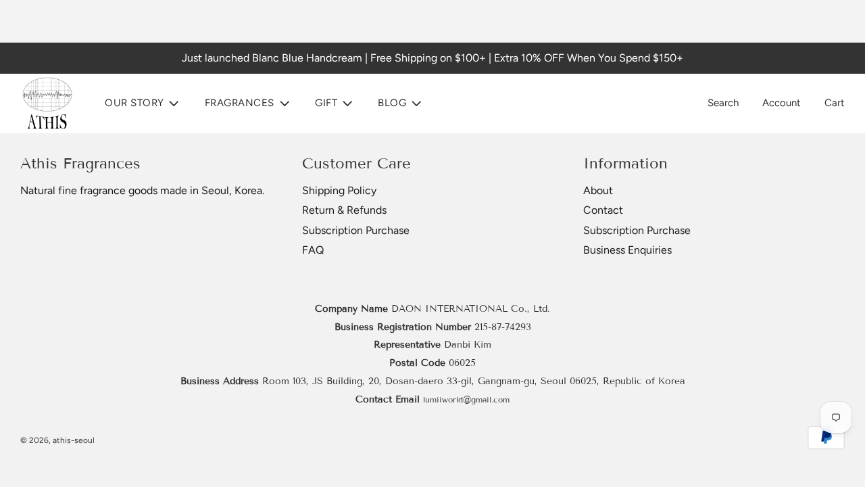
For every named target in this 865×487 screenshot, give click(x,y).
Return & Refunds (344, 210)
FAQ (313, 250)
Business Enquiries (627, 250)
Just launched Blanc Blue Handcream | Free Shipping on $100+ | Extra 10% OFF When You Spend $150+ (432, 57)
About (598, 190)
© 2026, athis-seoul (57, 440)
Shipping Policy (339, 190)
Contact (603, 210)
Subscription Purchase (356, 230)
